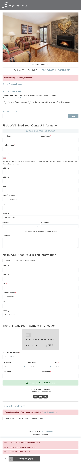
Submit (73, 116)
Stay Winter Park (48, 431)
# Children (46, 222)
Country (6, 213)
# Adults (6, 222)
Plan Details (18, 98)
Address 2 (7, 177)
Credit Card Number (11, 353)
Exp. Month (7, 363)
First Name (7, 136)
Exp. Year (32, 363)
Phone (6, 154)
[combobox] (5, 158)
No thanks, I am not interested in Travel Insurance (51, 102)
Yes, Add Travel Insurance (17, 102)
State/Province (9, 195)
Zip (4, 204)
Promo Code (10, 111)
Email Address (9, 145)
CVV (56, 363)
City (5, 186)
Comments (7, 235)
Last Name (46, 136)
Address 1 (7, 168)
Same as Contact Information (21, 260)
